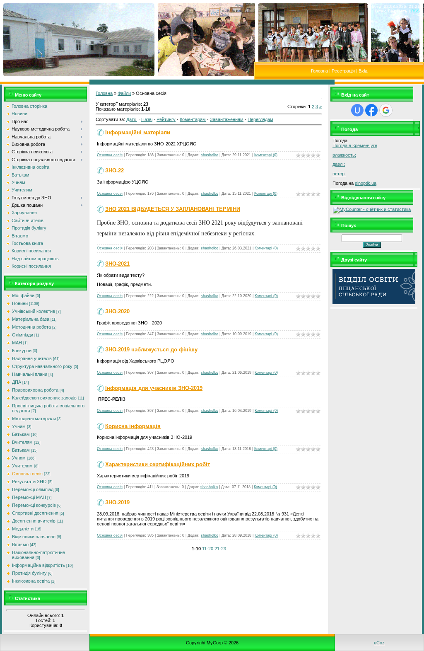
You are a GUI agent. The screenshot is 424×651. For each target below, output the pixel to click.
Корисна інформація (133, 426)
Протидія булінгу (29, 573)
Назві (146, 119)
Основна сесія (27, 473)
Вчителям (22, 442)
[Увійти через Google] (386, 110)
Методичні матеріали (34, 418)
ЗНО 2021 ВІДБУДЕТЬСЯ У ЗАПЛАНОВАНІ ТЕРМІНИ (172, 209)
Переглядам (260, 119)
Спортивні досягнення (35, 513)
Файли (124, 93)
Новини (20, 303)
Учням (19, 426)
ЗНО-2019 (117, 502)
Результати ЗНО (29, 481)
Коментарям (193, 119)
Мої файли (23, 295)
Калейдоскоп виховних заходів (44, 397)
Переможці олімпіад (32, 489)
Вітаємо (20, 544)
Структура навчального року (42, 366)
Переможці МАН (29, 497)
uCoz (379, 642)
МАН (17, 342)
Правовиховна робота (35, 389)
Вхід (363, 70)
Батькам (21, 434)
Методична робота (31, 326)
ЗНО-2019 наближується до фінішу (151, 349)
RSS (415, 11)
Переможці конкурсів (34, 505)
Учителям (22, 465)
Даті (130, 119)
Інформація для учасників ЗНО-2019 (153, 388)
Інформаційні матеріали (137, 132)
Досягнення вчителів (33, 520)
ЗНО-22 (114, 170)
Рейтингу (166, 119)
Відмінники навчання (33, 536)
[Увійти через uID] (357, 110)
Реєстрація (343, 70)
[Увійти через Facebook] (371, 110)
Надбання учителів (32, 358)
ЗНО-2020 (117, 311)
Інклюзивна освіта (31, 580)
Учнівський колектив (33, 311)
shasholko (209, 155)
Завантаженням (226, 119)
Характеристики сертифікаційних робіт (157, 464)
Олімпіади (22, 334)
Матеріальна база (30, 319)
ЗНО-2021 (117, 264)
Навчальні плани (29, 374)
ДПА (16, 382)
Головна (319, 70)
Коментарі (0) (265, 155)
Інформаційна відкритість (38, 565)
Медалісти (23, 528)
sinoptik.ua (365, 183)
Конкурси (21, 350)
